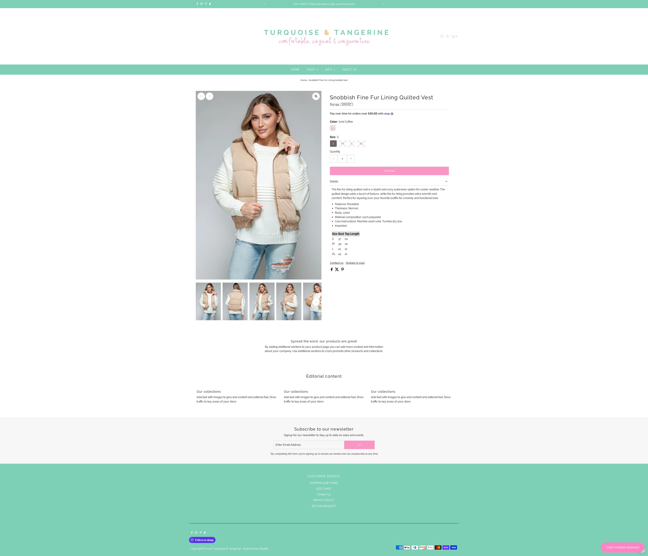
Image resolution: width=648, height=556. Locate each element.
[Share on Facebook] (332, 270)
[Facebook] (197, 4)
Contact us (336, 263)
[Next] (383, 4)
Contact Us (324, 494)
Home (295, 69)
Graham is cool (355, 263)
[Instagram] (201, 4)
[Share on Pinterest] (342, 270)
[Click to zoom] (316, 96)
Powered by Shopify (255, 548)
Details (334, 181)
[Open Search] (441, 36)
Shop (311, 69)
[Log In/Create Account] (447, 36)
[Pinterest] (206, 4)
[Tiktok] (210, 4)
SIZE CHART (324, 488)
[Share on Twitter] (337, 270)
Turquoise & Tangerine (227, 548)
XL (362, 143)
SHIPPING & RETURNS (324, 483)
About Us (349, 69)
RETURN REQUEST (324, 506)
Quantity (335, 151)
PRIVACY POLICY (323, 500)
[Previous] (265, 4)
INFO (329, 69)
